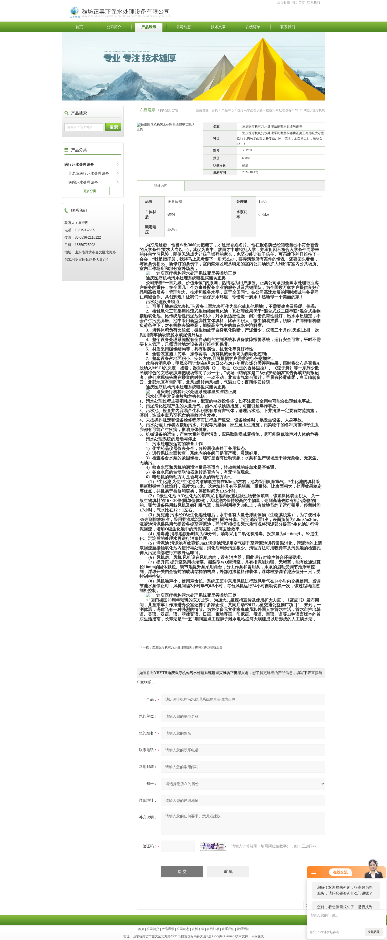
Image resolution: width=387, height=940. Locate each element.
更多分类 (89, 191)
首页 (79, 27)
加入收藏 (283, 2)
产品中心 (227, 110)
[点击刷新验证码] (213, 846)
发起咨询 (374, 932)
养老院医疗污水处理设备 (88, 173)
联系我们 (313, 2)
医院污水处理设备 (83, 182)
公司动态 (183, 27)
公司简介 (114, 27)
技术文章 (218, 27)
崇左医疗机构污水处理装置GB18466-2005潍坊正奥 (187, 647)
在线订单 (253, 27)
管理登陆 (243, 929)
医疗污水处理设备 (79, 164)
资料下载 (198, 929)
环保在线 (257, 936)
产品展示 (148, 27)
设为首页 (298, 2)
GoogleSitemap (223, 936)
